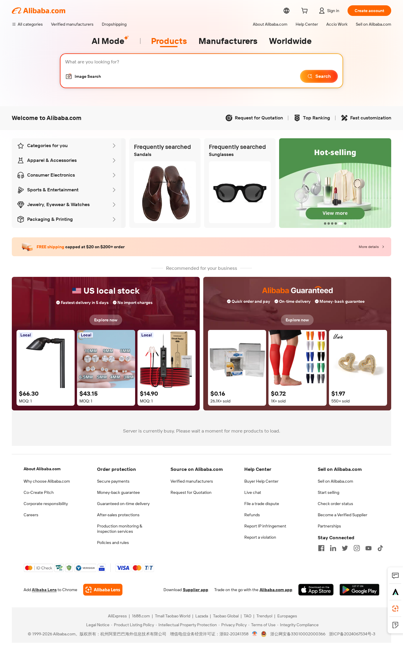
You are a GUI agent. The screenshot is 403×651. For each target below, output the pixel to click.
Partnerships (329, 526)
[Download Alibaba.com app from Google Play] (359, 590)
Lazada (201, 616)
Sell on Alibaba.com (335, 481)
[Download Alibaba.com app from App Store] (316, 590)
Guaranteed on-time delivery (123, 503)
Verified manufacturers (192, 481)
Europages (287, 616)
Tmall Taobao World (172, 616)
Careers (31, 514)
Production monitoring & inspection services (119, 529)
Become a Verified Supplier (342, 514)
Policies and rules (113, 542)
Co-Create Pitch (39, 492)
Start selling (328, 492)
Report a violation (260, 537)
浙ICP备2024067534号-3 (352, 634)
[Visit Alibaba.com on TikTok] (380, 548)
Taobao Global (226, 616)
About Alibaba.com (42, 468)
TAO (247, 616)
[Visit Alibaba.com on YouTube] (368, 548)
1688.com (141, 616)
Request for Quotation (191, 492)
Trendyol (264, 616)
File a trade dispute (261, 503)
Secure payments (113, 481)
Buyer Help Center (261, 481)
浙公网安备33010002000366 (297, 634)
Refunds (252, 514)
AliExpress (117, 616)
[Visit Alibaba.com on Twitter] (344, 548)
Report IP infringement (265, 526)
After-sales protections (118, 514)
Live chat (252, 492)
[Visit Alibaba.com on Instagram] (356, 548)
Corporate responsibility (46, 503)
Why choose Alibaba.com (47, 481)
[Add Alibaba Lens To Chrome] (102, 590)
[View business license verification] (255, 634)
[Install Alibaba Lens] (395, 608)
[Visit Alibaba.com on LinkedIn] (333, 548)
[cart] (305, 11)
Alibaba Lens (44, 589)
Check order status (335, 503)
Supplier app (195, 589)
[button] (83, 76)
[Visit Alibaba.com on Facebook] (321, 548)
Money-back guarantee (118, 492)
